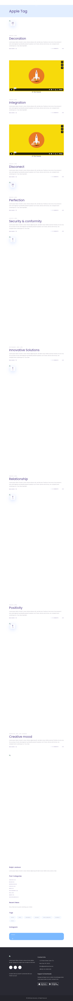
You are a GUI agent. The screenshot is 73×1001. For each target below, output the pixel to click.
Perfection (17, 200)
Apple (15, 35)
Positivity (15, 608)
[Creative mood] (36, 677)
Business (24, 733)
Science (57, 917)
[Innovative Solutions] (36, 290)
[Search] (12, 938)
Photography (12, 347)
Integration (17, 102)
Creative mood (20, 737)
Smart (10, 895)
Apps (21, 347)
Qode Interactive (33, 998)
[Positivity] (15, 548)
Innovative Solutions (24, 350)
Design (11, 882)
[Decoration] (15, 26)
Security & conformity (25, 221)
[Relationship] (15, 419)
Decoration (17, 38)
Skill (10, 892)
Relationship (18, 479)
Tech (12, 920)
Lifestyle (11, 218)
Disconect (16, 167)
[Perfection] (15, 188)
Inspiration (12, 733)
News (10, 888)
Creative (11, 35)
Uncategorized (13, 897)
